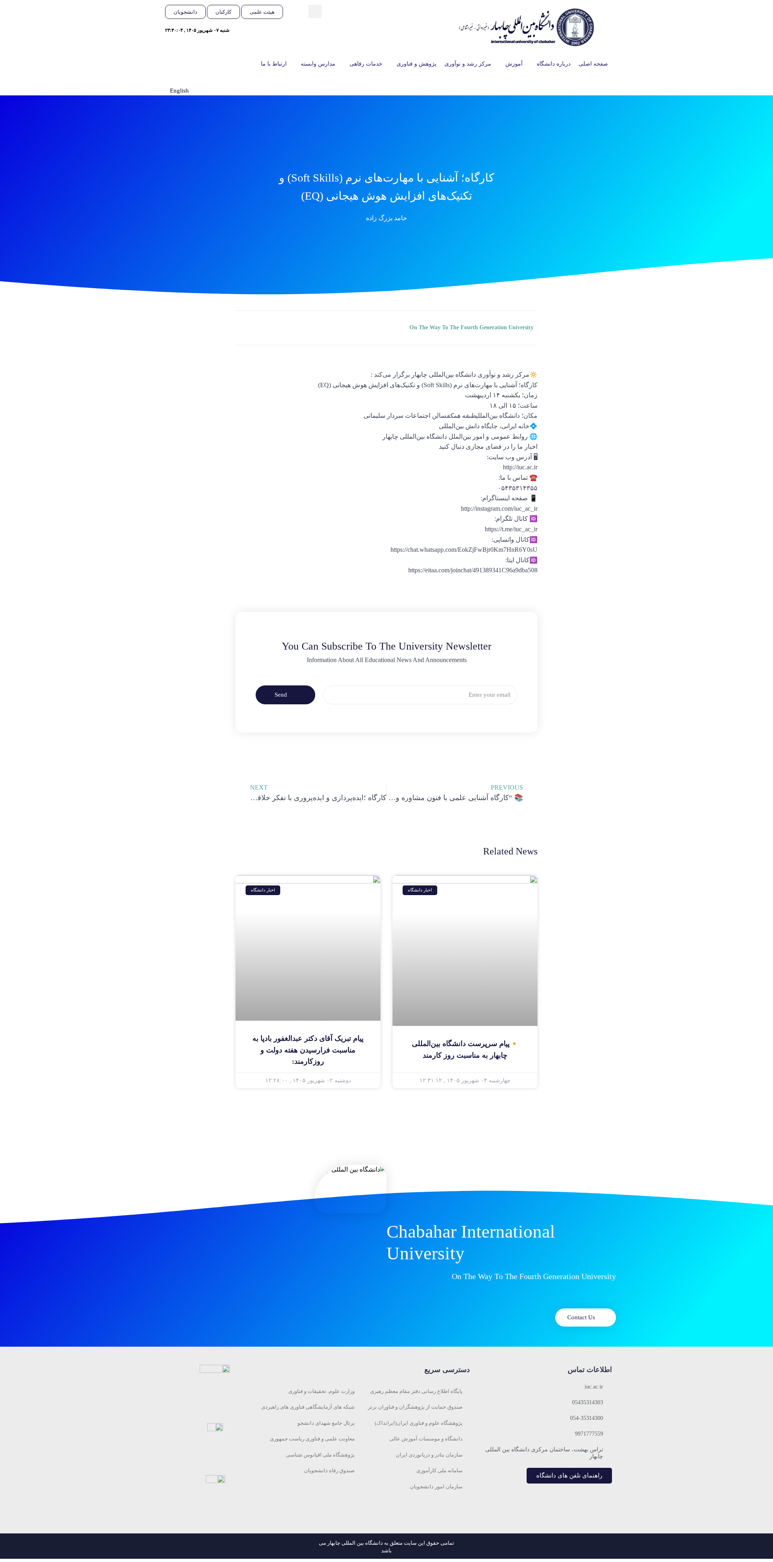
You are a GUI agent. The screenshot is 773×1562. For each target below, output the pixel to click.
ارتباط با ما (274, 64)
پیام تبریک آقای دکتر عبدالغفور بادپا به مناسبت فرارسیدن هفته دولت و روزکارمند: (308, 1050)
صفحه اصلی (593, 64)
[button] (315, 11)
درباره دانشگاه (553, 64)
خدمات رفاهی (365, 64)
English (179, 90)
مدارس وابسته (318, 64)
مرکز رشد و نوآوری (467, 64)
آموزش (514, 64)
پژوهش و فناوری (416, 64)
